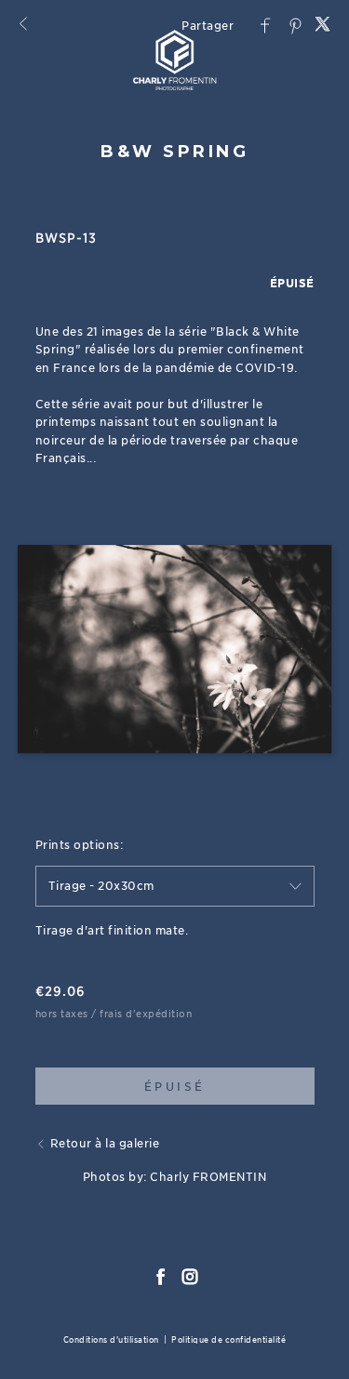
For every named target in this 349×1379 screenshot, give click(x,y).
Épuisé (175, 1087)
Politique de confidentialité (228, 1339)
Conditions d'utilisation (111, 1339)
